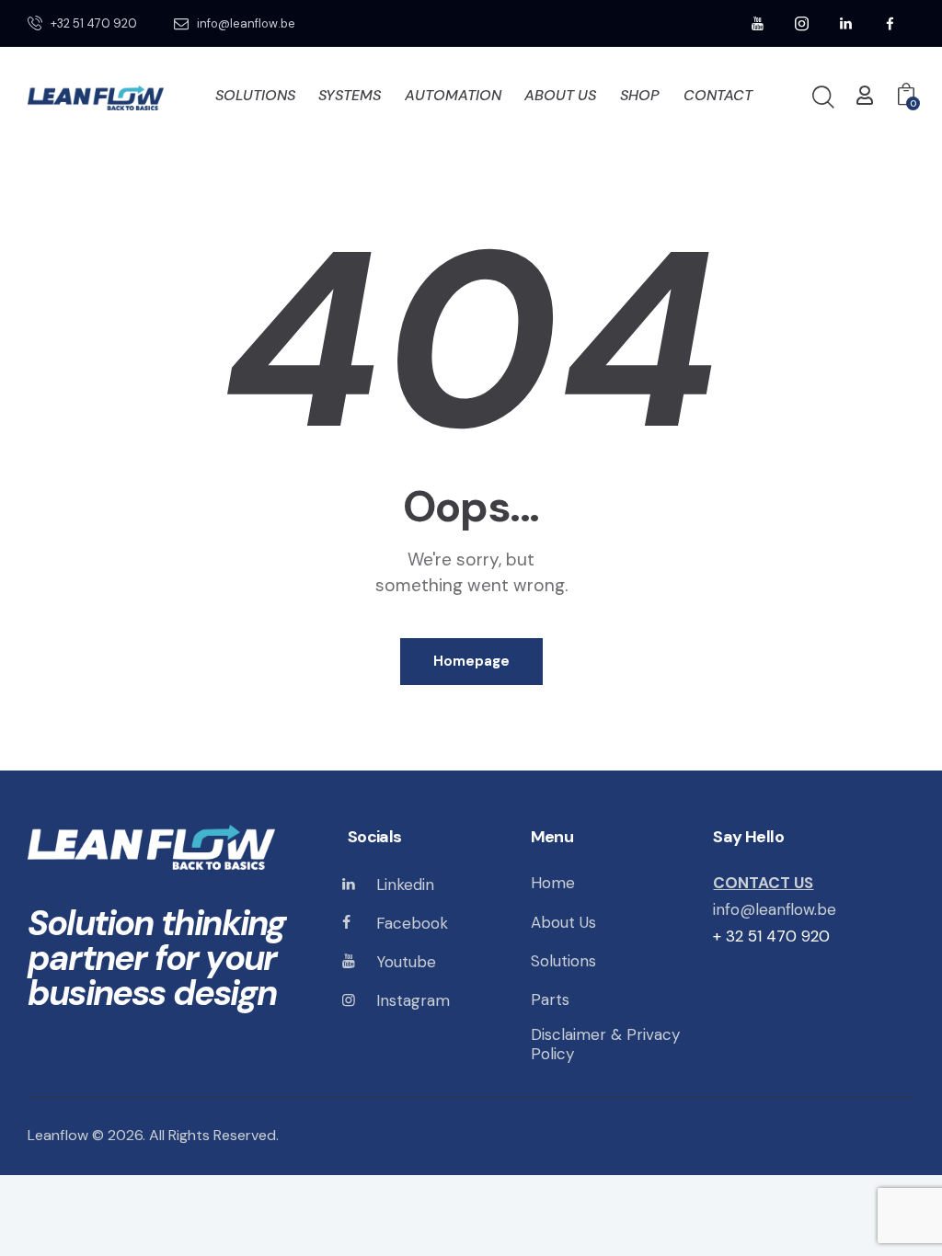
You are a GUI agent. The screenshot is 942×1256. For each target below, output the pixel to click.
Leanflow (58, 1135)
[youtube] (758, 23)
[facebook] (890, 23)
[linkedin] (846, 23)
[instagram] (802, 23)
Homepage (471, 661)
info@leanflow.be (774, 909)
